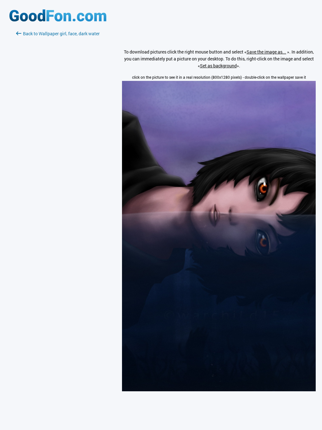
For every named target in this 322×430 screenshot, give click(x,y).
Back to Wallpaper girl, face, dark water (61, 34)
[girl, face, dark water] (219, 390)
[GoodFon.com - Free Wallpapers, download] (57, 20)
